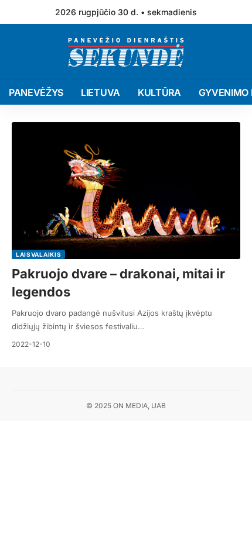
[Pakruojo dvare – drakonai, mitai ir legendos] (126, 190)
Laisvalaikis (38, 254)
